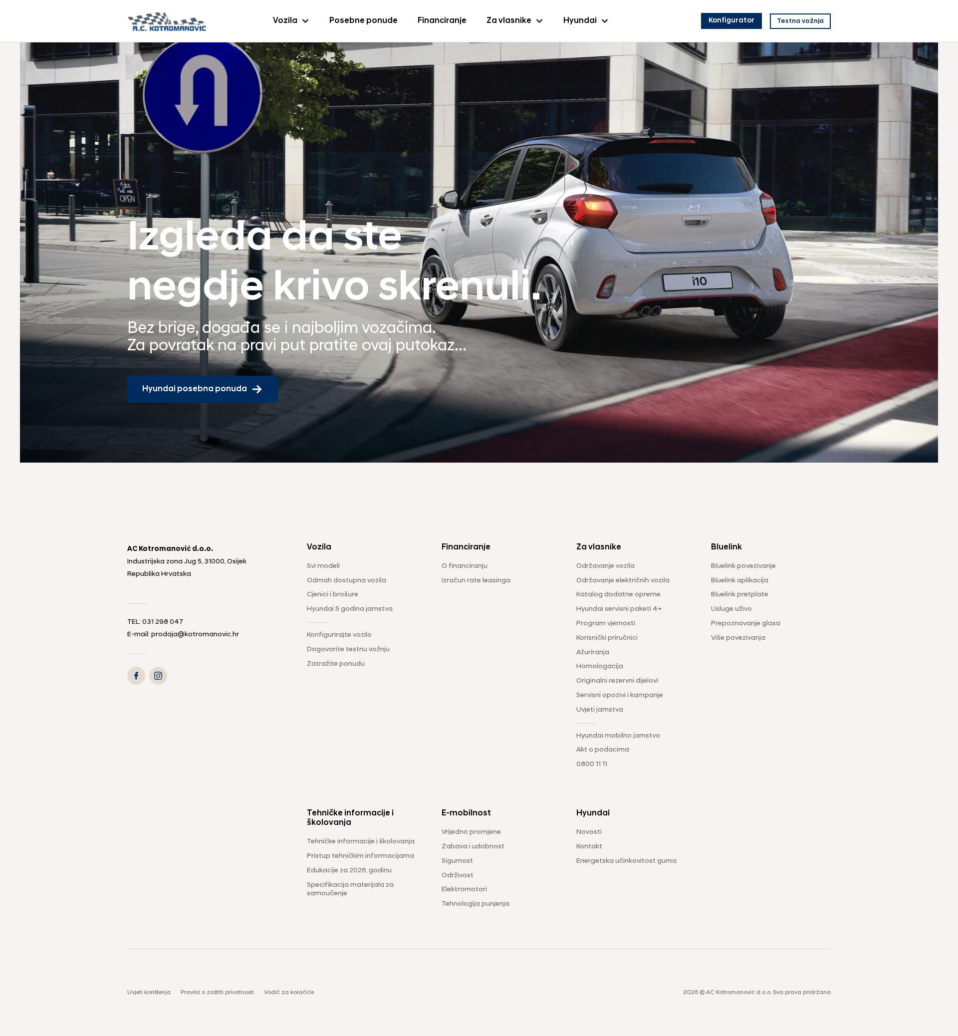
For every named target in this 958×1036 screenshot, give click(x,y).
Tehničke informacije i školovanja (361, 841)
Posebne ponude (363, 21)
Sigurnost (457, 861)
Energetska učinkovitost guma (626, 861)
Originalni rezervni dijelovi (617, 681)
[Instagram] (158, 676)
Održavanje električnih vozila (623, 580)
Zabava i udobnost (473, 846)
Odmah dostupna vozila (346, 580)
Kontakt (589, 846)
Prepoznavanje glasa (745, 623)
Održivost (458, 875)
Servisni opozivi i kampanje (619, 695)
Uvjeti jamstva (599, 710)
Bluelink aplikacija (739, 580)
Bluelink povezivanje (743, 566)
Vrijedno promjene (471, 832)
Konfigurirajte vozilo (339, 635)
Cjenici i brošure (332, 594)
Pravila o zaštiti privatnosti (217, 993)
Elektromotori (464, 889)
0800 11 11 (591, 764)
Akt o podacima (602, 750)
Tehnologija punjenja (475, 904)
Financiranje (442, 21)
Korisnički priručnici (607, 638)
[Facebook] (136, 676)
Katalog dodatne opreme (618, 594)
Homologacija (599, 666)
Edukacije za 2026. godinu (349, 870)
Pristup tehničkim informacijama (360, 856)
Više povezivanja (738, 638)
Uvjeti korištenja (149, 993)
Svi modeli (323, 566)
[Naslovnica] (167, 20)
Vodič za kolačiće (289, 993)
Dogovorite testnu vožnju (348, 649)
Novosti (589, 832)
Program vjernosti (605, 623)
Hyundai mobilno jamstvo (618, 736)
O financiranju (464, 566)
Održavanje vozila (605, 566)
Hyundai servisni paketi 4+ (619, 609)
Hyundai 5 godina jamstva (350, 609)
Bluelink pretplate (739, 594)
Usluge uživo (731, 609)
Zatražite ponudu (336, 664)
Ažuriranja (592, 652)
